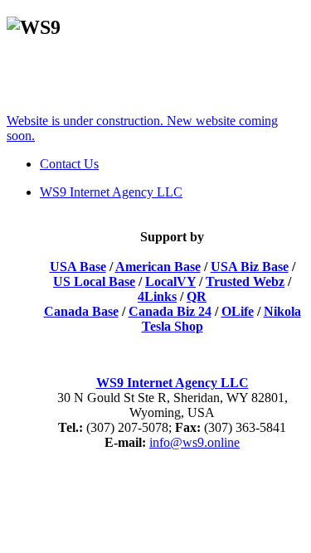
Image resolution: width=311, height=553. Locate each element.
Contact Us (69, 164)
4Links (157, 296)
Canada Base (81, 311)
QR (197, 296)
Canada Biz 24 (170, 311)
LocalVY (170, 281)
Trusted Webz (245, 281)
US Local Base (94, 281)
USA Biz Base (250, 267)
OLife (237, 311)
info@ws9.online (194, 442)
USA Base (78, 267)
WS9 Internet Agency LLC (172, 383)
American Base (158, 267)
